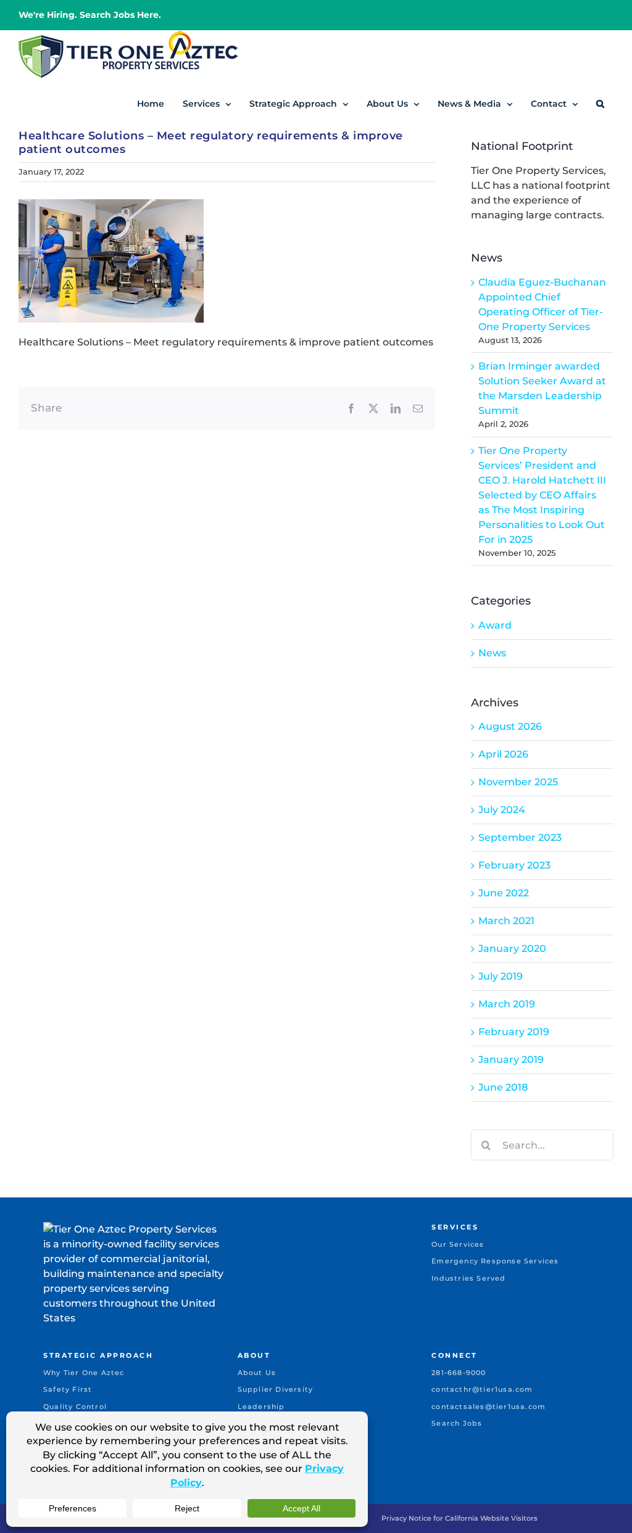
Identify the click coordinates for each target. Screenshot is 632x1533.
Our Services (457, 1244)
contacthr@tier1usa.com (482, 1389)
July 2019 (500, 976)
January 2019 (511, 1059)
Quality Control (75, 1406)
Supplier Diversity (276, 1389)
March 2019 (506, 1004)
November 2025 (518, 782)
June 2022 (503, 893)
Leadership (261, 1406)
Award (495, 625)
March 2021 (506, 921)
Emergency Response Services (495, 1261)
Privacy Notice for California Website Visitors (459, 1518)
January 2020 (512, 948)
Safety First (67, 1389)
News (492, 653)
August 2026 (510, 726)
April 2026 (503, 754)
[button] (600, 103)
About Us (257, 1372)
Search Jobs (456, 1423)
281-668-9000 (458, 1372)
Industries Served (468, 1278)
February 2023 (514, 865)
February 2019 (513, 1032)
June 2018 (503, 1087)
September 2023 (520, 837)
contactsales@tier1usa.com (488, 1406)
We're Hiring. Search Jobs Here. (90, 14)
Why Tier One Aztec (84, 1372)
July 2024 (501, 810)
